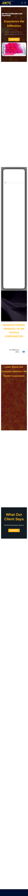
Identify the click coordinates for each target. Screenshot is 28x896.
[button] (3, 362)
